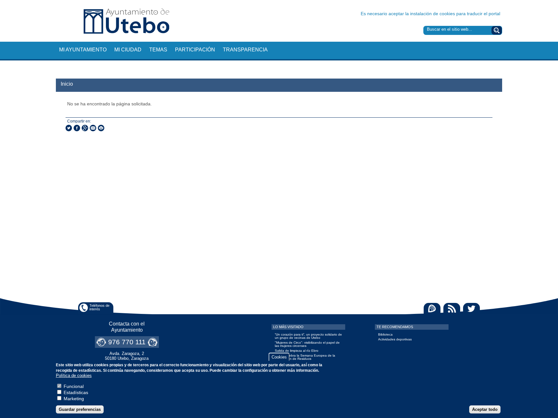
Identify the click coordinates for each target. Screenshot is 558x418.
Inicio (67, 84)
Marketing (74, 398)
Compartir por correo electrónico (93, 128)
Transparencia (245, 49)
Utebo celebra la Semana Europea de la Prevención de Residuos (305, 357)
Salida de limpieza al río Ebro (296, 350)
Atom (432, 308)
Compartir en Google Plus (85, 128)
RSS (451, 308)
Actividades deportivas (395, 339)
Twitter (471, 308)
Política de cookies (74, 375)
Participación (195, 49)
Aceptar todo (485, 409)
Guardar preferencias (80, 409)
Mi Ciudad (127, 49)
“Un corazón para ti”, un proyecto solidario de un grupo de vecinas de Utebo (308, 336)
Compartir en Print (101, 128)
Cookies (279, 357)
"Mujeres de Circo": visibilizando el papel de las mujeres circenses (307, 344)
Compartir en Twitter (69, 128)
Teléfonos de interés (99, 307)
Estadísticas (76, 392)
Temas (158, 49)
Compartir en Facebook (77, 128)
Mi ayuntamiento (83, 49)
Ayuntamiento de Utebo (126, 21)
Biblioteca (385, 334)
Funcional (74, 386)
